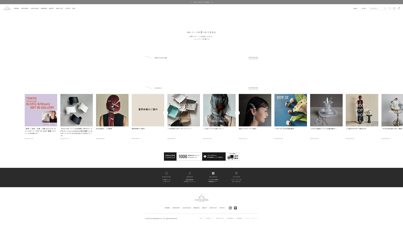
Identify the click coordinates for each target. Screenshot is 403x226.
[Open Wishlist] (390, 8)
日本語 (355, 8)
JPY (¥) (363, 8)
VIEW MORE (253, 57)
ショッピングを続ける (201, 39)
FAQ (73, 8)
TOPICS (67, 8)
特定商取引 (230, 218)
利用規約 (239, 218)
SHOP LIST (59, 8)
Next (237, 112)
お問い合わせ (220, 218)
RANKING (44, 8)
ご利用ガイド (209, 218)
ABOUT (51, 8)
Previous (165, 112)
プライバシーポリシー (251, 218)
